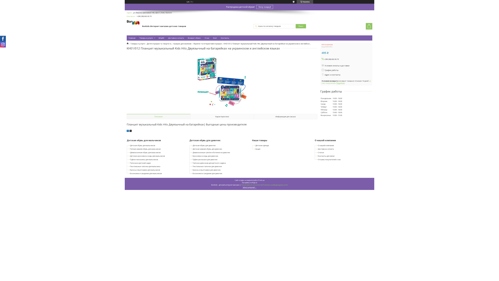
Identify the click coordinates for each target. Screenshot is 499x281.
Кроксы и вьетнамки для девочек (207, 170)
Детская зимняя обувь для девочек (207, 149)
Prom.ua (261, 180)
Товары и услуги (146, 38)
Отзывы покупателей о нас (329, 159)
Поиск (300, 26)
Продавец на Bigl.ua (249, 182)
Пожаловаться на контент (251, 185)
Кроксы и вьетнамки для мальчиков (145, 170)
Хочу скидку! (264, 6)
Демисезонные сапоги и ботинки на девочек (211, 152)
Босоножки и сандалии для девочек (207, 173)
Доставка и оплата (176, 38)
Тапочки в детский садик (140, 163)
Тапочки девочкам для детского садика (209, 163)
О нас (207, 38)
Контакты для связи (326, 156)
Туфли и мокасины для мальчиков (144, 159)
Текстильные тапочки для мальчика (145, 166)
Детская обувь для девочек (204, 145)
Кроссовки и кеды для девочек (205, 156)
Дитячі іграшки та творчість (159, 44)
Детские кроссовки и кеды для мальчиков (147, 156)
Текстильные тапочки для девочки (207, 166)
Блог (215, 38)
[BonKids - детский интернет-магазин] (133, 22)
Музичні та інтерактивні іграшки (207, 44)
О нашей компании (326, 145)
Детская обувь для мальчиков (142, 145)
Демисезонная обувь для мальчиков (145, 152)
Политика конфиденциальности (275, 185)
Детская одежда (262, 145)
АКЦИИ (161, 38)
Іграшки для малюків (182, 44)
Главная (132, 38)
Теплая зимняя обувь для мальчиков (145, 149)
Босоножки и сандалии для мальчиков (146, 173)
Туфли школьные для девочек (205, 159)
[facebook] (128, 131)
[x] (131, 131)
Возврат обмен (194, 38)
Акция (257, 149)
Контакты (225, 38)
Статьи (321, 152)
